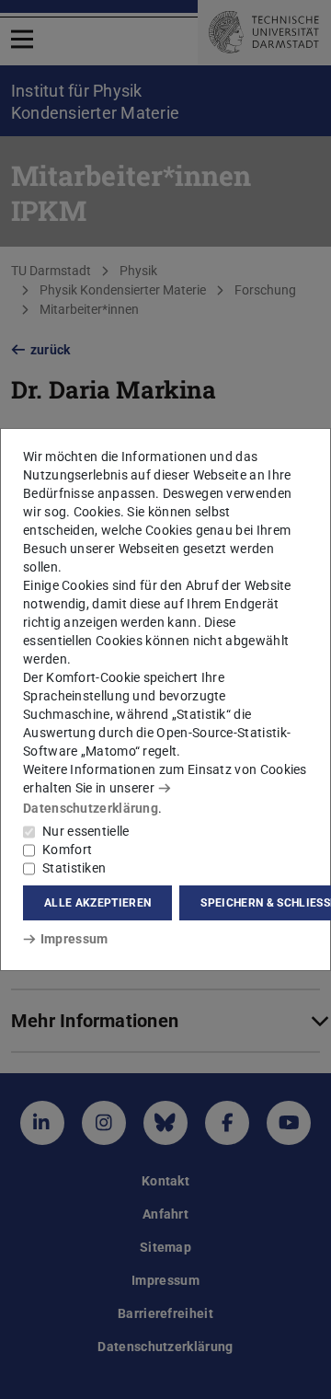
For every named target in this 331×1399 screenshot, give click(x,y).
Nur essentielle (86, 831)
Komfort (67, 849)
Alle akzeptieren (97, 902)
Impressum (74, 938)
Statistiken (74, 868)
